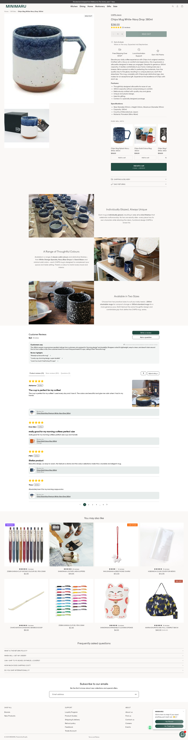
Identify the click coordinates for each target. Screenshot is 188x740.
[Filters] (143, 373)
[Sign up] (135, 694)
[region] (139, 142)
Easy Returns (119, 184)
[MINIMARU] (16, 6)
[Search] (172, 6)
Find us (128, 716)
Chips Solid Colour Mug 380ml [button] (47, 441)
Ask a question (146, 337)
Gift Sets (13, 11)
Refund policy (70, 723)
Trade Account (70, 731)
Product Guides (71, 716)
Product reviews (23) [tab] (37, 373)
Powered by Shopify (21, 737)
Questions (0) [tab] (65, 373)
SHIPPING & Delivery (122, 179)
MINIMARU (12, 737)
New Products (9, 716)
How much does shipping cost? (17, 665)
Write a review (145, 333)
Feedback (69, 727)
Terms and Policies (94, 737)
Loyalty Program (71, 712)
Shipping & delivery (72, 720)
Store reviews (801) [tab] (52, 373)
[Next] (163, 138)
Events (128, 727)
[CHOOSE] (45, 563)
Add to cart (122, 158)
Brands (7, 712)
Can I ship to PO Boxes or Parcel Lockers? (22, 660)
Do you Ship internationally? (16, 670)
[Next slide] (45, 544)
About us (129, 712)
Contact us (129, 720)
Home (6, 11)
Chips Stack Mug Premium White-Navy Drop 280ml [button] (53, 413)
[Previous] (114, 138)
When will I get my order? (15, 655)
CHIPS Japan (116, 15)
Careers (128, 723)
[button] (116, 27)
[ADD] (135, 563)
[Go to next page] (107, 504)
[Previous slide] (7, 544)
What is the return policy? (15, 651)
